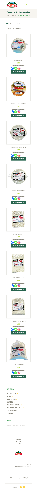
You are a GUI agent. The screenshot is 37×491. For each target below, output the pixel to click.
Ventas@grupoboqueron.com (23, 466)
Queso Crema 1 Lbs (18, 191)
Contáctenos (19, 439)
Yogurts (10, 413)
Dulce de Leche (11, 394)
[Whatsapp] (15, 68)
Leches (9, 396)
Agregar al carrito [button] (18, 72)
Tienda (14, 15)
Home (8, 15)
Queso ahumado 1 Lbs (18, 104)
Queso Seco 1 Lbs (18, 278)
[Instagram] (18, 68)
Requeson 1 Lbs (19, 365)
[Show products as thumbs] (7, 24)
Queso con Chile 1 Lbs (18, 147)
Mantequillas (11, 399)
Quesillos (10, 402)
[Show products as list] (8, 24)
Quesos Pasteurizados (14, 408)
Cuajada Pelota (18, 60)
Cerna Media (21, 480)
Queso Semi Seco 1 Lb (19, 321)
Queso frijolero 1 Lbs (18, 234)
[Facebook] (12, 68)
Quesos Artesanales (13, 405)
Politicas (19, 442)
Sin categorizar (12, 410)
